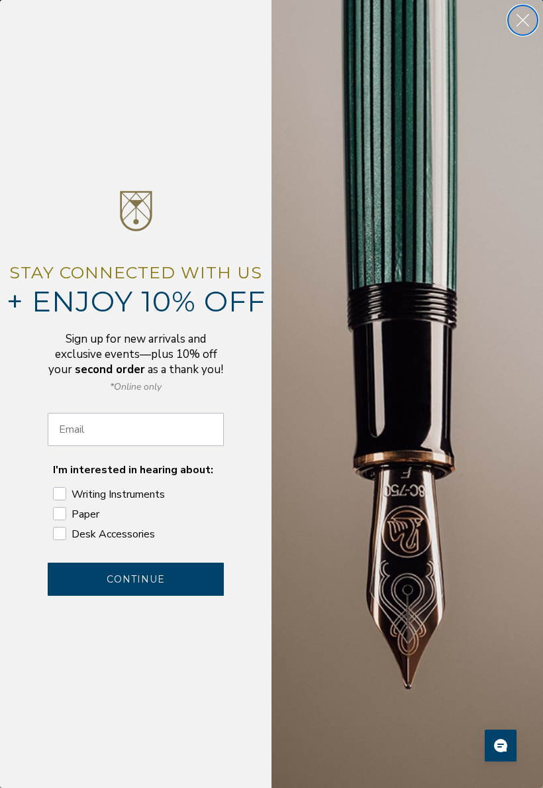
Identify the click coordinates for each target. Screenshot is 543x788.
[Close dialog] (523, 20)
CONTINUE (136, 579)
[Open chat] (501, 745)
